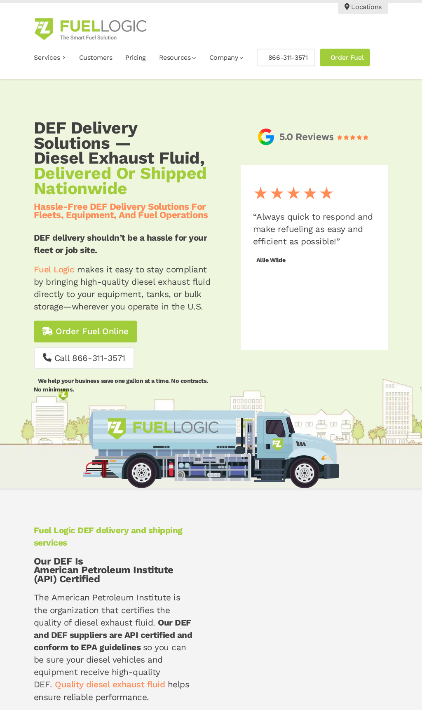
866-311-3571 (288, 57)
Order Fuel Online (91, 331)
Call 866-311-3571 (88, 358)
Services (47, 57)
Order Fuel (347, 57)
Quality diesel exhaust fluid (110, 684)
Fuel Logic (54, 269)
